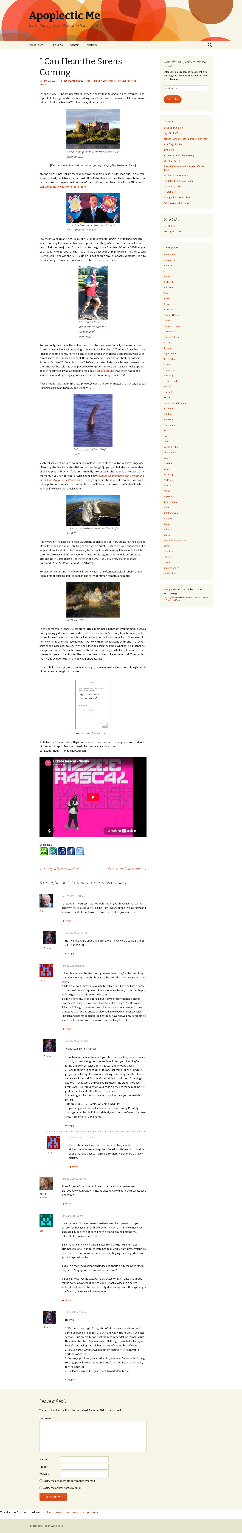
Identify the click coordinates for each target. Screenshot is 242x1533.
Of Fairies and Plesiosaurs (126, 868)
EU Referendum (172, 381)
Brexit (167, 304)
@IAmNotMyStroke (174, 127)
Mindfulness (170, 452)
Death (167, 342)
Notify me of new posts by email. (62, 1488)
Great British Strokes (175, 403)
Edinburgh (169, 375)
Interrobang (170, 425)
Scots (167, 534)
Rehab (167, 507)
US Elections (170, 573)
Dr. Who (167, 364)
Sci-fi (166, 523)
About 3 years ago (171, 597)
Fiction (66, 80)
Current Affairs (171, 337)
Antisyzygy (169, 260)
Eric (41, 911)
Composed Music (173, 326)
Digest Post (170, 353)
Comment (47, 1418)
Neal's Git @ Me (172, 160)
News (166, 469)
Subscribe (172, 99)
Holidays (168, 414)
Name (44, 1459)
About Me (92, 44)
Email (44, 1466)
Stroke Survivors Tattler (176, 175)
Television (169, 551)
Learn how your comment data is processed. (73, 1512)
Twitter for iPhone (173, 600)
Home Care (169, 419)
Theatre (168, 556)
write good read (172, 231)
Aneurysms (169, 254)
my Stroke (169, 149)
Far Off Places (171, 226)
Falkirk (99, 80)
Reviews (168, 518)
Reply (68, 920)
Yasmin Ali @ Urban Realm (177, 202)
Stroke (167, 545)
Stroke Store (36, 44)
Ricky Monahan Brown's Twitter (195, 597)
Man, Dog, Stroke (173, 144)
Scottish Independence (176, 540)
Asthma (167, 276)
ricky (48, 948)
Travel (86, 80)
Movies (167, 458)
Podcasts (169, 480)
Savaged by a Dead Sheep (60, 868)
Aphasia (168, 265)
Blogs (167, 293)
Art (165, 271)
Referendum (170, 501)
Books (167, 298)
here (101, 102)
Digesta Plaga (171, 359)
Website (44, 1474)
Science (168, 529)
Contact (74, 44)
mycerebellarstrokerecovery (179, 155)
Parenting (169, 474)
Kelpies (120, 80)
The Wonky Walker (173, 186)
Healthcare (169, 408)
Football (168, 392)
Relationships (171, 512)
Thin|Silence (170, 191)
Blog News (57, 44)
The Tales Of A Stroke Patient (179, 180)
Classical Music (171, 315)
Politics (167, 490)
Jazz (166, 430)
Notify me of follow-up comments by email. (68, 1480)
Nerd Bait (168, 463)
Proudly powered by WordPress (46, 1525)
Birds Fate (169, 282)
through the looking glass (177, 197)
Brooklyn (168, 309)
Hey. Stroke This (172, 133)
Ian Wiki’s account (103, 370)
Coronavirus (170, 331)
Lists (166, 441)
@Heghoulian (170, 589)
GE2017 (167, 397)
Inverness (109, 80)
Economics (169, 370)
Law (166, 436)
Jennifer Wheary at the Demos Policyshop (186, 138)
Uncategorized (171, 567)
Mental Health (171, 447)
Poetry (167, 485)
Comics (167, 320)
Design (167, 348)
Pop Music (76, 80)
